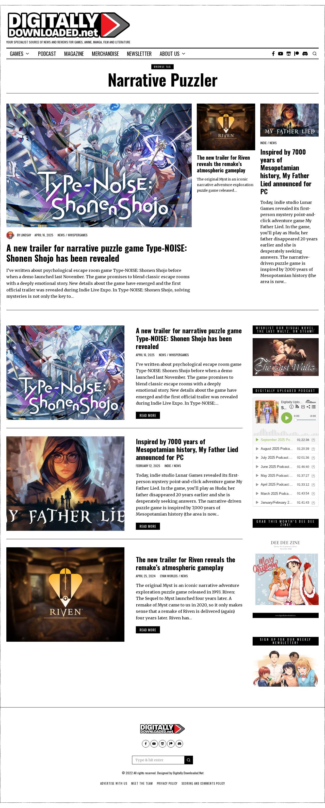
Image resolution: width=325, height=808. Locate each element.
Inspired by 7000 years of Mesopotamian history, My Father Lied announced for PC (286, 171)
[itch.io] (288, 54)
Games (16, 53)
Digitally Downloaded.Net (188, 773)
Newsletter (139, 53)
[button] (188, 760)
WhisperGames (78, 235)
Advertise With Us (113, 783)
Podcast (47, 53)
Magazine (74, 53)
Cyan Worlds (169, 576)
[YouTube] (280, 54)
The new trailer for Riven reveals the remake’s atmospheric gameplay (223, 163)
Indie (263, 143)
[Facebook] (273, 54)
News (61, 235)
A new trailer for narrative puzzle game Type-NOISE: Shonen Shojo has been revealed (96, 252)
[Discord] (305, 54)
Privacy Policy (167, 783)
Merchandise (105, 53)
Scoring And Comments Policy (203, 783)
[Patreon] (296, 54)
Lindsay (26, 235)
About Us (170, 53)
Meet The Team (142, 783)
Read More (148, 415)
